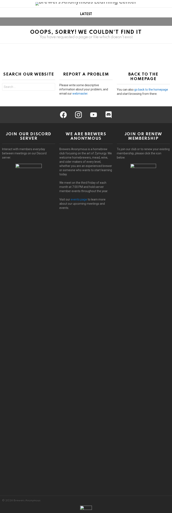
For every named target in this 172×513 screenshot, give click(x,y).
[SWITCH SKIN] (160, 21)
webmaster (79, 93)
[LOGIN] (167, 21)
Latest (86, 14)
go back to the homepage (151, 89)
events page (79, 199)
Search (51, 87)
